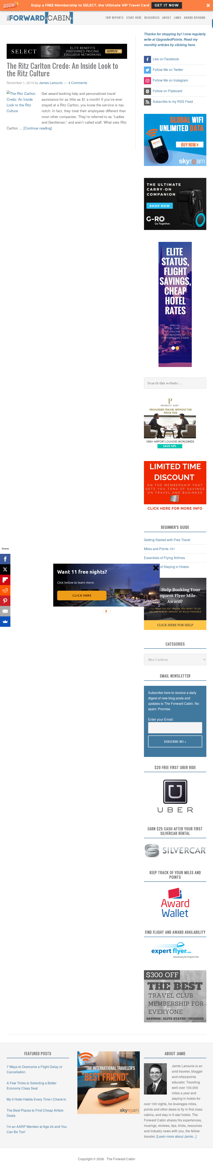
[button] (83, 571)
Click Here (81, 595)
